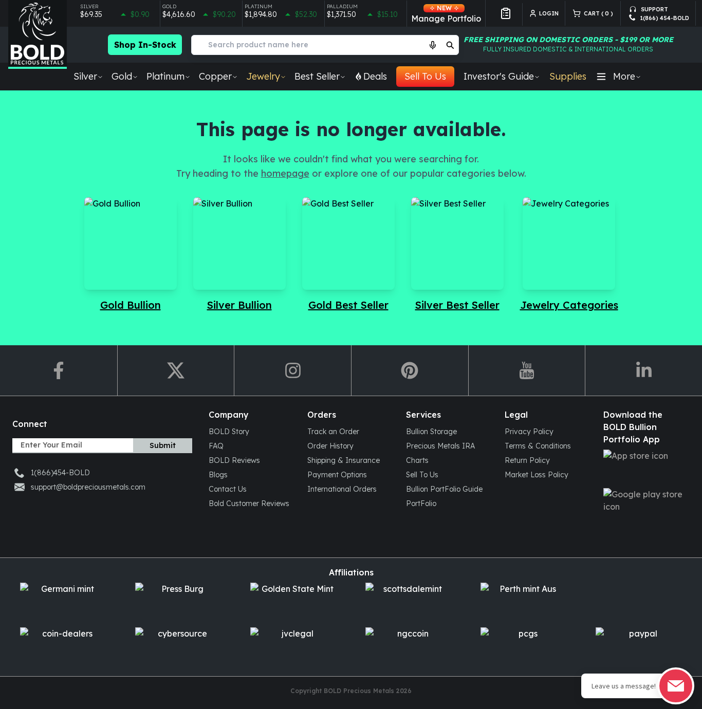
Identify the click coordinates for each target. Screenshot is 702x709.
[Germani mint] (63, 601)
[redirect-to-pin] (409, 370)
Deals (375, 76)
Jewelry (263, 76)
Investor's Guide (499, 76)
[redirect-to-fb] (58, 370)
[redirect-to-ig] (292, 370)
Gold (122, 76)
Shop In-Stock (145, 45)
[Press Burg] (178, 601)
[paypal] (639, 645)
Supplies (567, 76)
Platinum (165, 76)
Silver (85, 76)
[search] (450, 44)
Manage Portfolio (446, 14)
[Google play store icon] (644, 506)
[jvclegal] (293, 645)
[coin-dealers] (63, 645)
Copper (215, 76)
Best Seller (317, 76)
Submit (163, 445)
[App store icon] (644, 468)
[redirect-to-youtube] (526, 370)
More (624, 76)
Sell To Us (425, 76)
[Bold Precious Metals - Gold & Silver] (37, 34)
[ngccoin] (408, 645)
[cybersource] (178, 645)
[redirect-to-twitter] (175, 370)
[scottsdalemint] (408, 601)
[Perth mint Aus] (524, 601)
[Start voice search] (432, 44)
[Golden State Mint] (293, 601)
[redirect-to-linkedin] (643, 370)
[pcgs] (524, 645)
